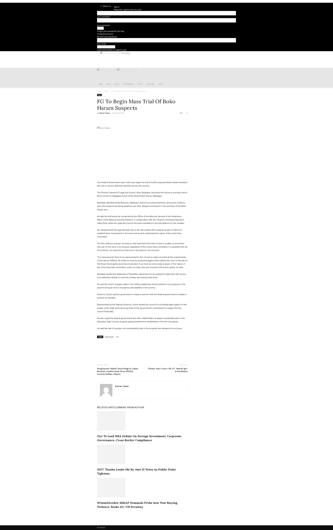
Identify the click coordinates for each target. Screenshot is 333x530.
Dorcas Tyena (104, 113)
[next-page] (99, 512)
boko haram (109, 337)
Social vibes (150, 84)
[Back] (120, 4)
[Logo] (107, 69)
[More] (123, 118)
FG (117, 337)
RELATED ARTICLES (108, 407)
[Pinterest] (111, 118)
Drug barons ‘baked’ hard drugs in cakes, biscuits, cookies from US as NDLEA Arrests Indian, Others (118, 371)
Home (101, 84)
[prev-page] (97, 512)
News (108, 84)
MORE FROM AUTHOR (131, 407)
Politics (116, 84)
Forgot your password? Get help (110, 31)
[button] (233, 71)
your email (101, 44)
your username (103, 16)
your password (103, 25)
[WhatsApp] (117, 118)
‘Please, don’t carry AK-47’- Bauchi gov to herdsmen (168, 370)
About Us (107, 6)
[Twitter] (105, 118)
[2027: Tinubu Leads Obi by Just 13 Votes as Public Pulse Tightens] (142, 454)
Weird (160, 84)
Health (140, 84)
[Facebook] (99, 118)
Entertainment (128, 84)
